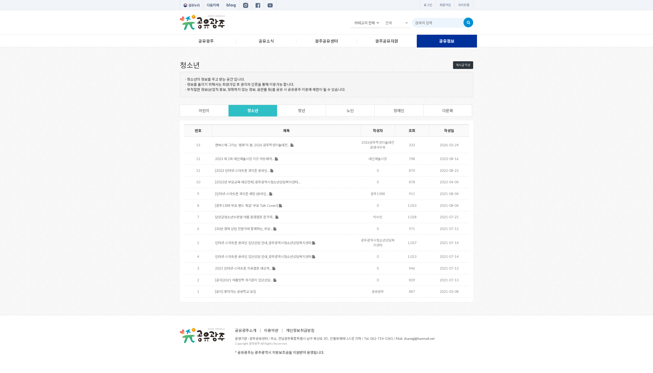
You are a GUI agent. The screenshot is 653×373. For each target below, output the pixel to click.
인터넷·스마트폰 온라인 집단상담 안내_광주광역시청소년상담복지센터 (263, 243)
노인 (350, 110)
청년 (301, 110)
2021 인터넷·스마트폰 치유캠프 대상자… (243, 268)
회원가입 (445, 5)
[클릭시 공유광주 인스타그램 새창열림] (246, 5)
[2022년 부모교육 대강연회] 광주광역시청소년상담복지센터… (257, 182)
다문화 (447, 110)
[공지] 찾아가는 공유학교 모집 (235, 292)
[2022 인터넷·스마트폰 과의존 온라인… (242, 171)
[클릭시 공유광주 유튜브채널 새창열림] (270, 5)
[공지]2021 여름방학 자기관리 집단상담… (244, 280)
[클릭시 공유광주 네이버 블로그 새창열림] (231, 5)
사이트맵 (463, 5)
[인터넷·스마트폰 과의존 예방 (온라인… (242, 194)
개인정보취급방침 (300, 330)
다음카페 (213, 5)
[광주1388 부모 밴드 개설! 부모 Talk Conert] (247, 205)
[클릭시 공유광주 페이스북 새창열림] (258, 5)
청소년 (252, 110)
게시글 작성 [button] (463, 65)
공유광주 (206, 41)
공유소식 (266, 41)
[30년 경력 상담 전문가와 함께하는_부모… (244, 229)
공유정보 (447, 41)
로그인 (428, 5)
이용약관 (271, 330)
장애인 (399, 110)
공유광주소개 (245, 330)
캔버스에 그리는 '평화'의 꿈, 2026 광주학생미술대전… (253, 145)
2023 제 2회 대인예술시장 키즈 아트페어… (245, 159)
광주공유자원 (386, 41)
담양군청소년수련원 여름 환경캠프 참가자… (245, 217)
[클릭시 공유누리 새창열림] (191, 5)
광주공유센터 (326, 41)
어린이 (204, 110)
